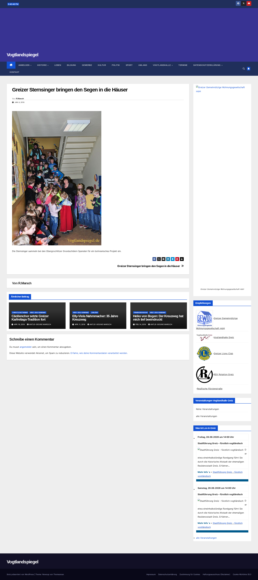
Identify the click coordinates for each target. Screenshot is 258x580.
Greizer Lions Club (223, 353)
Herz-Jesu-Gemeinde (38, 312)
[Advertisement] (129, 31)
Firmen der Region (140, 312)
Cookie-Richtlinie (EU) (242, 574)
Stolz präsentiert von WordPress (20, 574)
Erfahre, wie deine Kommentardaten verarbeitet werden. (99, 353)
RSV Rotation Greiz (224, 374)
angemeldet (26, 347)
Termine (182, 65)
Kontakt (14, 72)
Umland (142, 65)
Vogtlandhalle (162, 65)
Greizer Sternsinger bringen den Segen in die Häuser (148, 266)
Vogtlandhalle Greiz (224, 337)
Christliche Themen (20, 312)
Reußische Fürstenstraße (210, 388)
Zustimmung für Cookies (190, 574)
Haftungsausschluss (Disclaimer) (216, 574)
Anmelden (24, 65)
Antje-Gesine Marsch (40, 324)
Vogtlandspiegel (22, 54)
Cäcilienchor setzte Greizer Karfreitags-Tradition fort (30, 317)
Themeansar (58, 574)
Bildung (71, 65)
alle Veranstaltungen (206, 416)
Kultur (102, 65)
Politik (116, 65)
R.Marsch (20, 98)
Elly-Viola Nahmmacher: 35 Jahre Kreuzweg (95, 317)
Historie (42, 65)
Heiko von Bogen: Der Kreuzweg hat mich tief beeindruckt (158, 317)
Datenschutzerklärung (207, 65)
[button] (244, 68)
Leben (57, 65)
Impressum (151, 574)
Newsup (45, 574)
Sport (129, 65)
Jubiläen (94, 312)
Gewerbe (87, 65)
